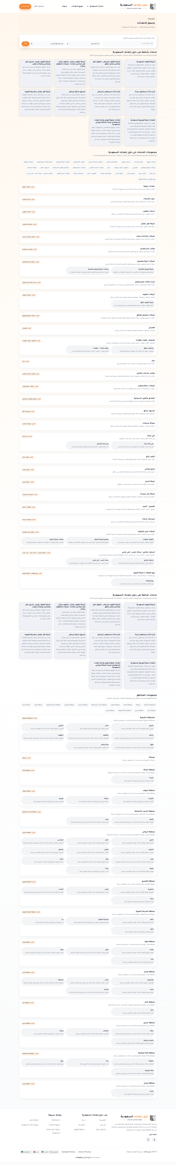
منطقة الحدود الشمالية (99, 705)
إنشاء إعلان (25, 6)
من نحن (103, 1125)
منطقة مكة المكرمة (124, 710)
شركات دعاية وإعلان (79, 168)
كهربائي (134, 168)
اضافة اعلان (34, 1120)
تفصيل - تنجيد (91, 173)
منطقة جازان (26, 705)
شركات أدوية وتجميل (63, 162)
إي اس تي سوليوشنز (83, 1157)
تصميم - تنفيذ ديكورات (121, 168)
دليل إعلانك (147, 1152)
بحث (25, 44)
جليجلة (138, 705)
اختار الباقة (56, 1120)
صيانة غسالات (32, 168)
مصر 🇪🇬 (36, 1152)
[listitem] (154, 1139)
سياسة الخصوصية (68, 1152)
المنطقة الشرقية (149, 705)
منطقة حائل (151, 710)
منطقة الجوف (115, 705)
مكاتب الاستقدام (79, 162)
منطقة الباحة (128, 705)
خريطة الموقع (79, 1130)
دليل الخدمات (138, 162)
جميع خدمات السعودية (30, 1125)
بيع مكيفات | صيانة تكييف (147, 179)
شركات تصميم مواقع (148, 168)
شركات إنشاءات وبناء (96, 162)
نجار (108, 168)
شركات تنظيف (28, 162)
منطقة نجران (110, 710)
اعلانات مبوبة (151, 162)
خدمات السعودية (95, 6)
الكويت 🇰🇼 (45, 1152)
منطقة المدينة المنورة (53, 705)
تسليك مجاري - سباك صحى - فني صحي (40, 173)
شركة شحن (119, 173)
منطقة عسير (139, 710)
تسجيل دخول (39, 6)
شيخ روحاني (131, 173)
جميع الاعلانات (77, 6)
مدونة (64, 6)
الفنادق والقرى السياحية (61, 168)
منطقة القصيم (69, 705)
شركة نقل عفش (111, 162)
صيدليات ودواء (78, 173)
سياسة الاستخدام (84, 1152)
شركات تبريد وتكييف (63, 173)
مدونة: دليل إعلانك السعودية (53, 1131)
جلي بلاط (152, 173)
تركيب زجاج (142, 173)
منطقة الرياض (83, 705)
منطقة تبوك (38, 705)
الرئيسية (102, 1120)
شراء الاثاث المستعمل (44, 162)
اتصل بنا (81, 1125)
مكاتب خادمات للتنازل (96, 168)
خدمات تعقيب (125, 162)
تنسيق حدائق (45, 168)
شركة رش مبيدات (105, 173)
